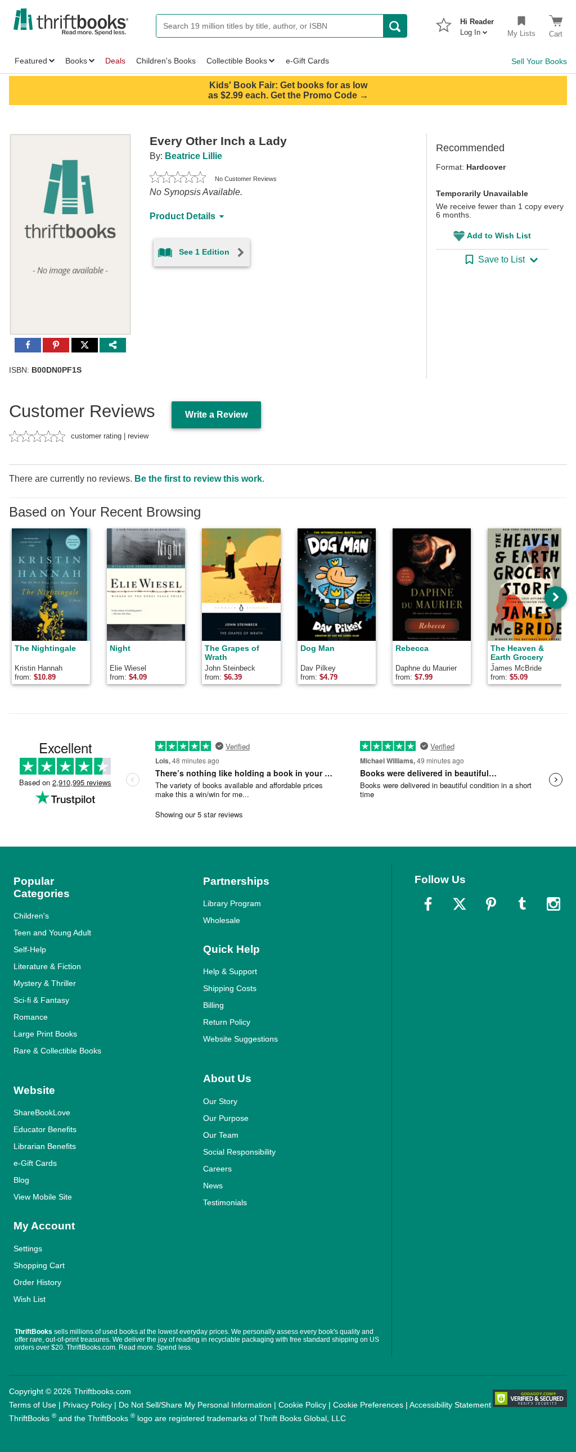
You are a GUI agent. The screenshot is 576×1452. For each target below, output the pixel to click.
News (213, 1185)
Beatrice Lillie (193, 156)
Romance (31, 1016)
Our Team (220, 1134)
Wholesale (221, 920)
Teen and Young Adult (52, 932)
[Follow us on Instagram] (553, 903)
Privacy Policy (87, 1404)
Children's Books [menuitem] (166, 60)
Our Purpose (226, 1118)
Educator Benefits (45, 1129)
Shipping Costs (229, 988)
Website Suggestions (240, 1038)
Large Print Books (45, 1033)
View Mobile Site (43, 1196)
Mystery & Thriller (45, 983)
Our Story (220, 1101)
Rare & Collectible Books (57, 1050)
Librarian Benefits (45, 1146)
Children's (31, 915)
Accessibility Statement (450, 1404)
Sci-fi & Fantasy (41, 1000)
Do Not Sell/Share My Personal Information (195, 1404)
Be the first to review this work (198, 478)
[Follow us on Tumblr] (522, 903)
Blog (21, 1179)
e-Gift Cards (35, 1163)
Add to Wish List (499, 235)
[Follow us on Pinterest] (491, 903)
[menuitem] (477, 24)
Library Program (232, 903)
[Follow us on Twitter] (459, 903)
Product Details (182, 216)
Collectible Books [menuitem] (236, 60)
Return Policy (226, 1021)
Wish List (30, 1299)
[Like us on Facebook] (428, 903)
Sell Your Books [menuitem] (539, 61)
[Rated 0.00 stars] (178, 178)
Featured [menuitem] (31, 60)
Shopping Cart (39, 1265)
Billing (213, 1005)
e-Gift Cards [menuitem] (307, 60)
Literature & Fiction (47, 966)
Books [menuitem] (76, 60)
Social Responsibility (239, 1151)
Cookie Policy (302, 1404)
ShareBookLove (42, 1112)
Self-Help (30, 949)
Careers (217, 1168)
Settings (28, 1248)
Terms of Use (32, 1404)
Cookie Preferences (368, 1404)
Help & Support (230, 971)
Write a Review (216, 414)
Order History (37, 1282)
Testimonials (225, 1202)
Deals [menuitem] (115, 60)
